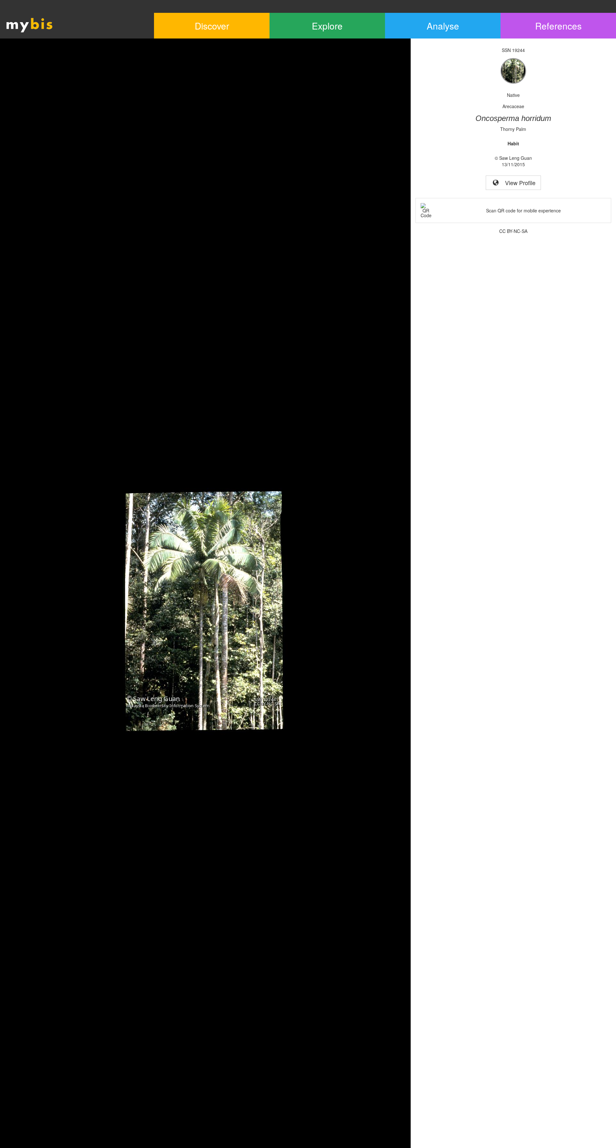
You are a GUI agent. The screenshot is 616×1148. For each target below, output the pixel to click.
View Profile (517, 182)
